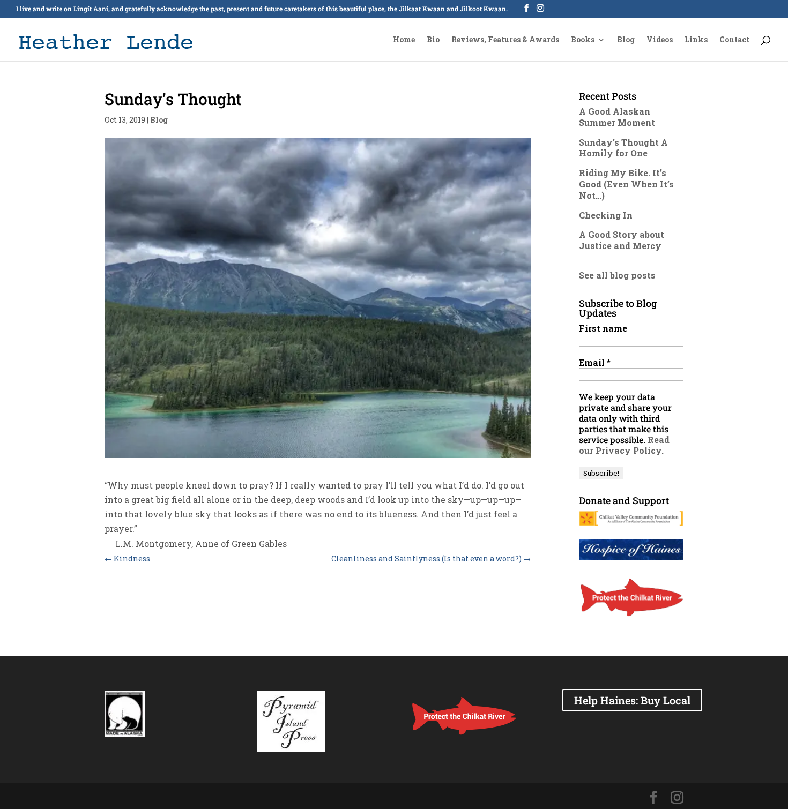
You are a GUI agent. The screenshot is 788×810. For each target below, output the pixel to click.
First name (603, 328)
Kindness (127, 558)
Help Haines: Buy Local (632, 700)
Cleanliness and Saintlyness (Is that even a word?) (431, 558)
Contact (734, 40)
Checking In (606, 215)
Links (696, 40)
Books (582, 40)
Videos (659, 40)
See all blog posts (617, 275)
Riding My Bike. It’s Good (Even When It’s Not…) (626, 184)
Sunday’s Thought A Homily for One (623, 148)
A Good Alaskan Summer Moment (617, 117)
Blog (626, 40)
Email (595, 362)
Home (404, 40)
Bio (433, 40)
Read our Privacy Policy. (624, 445)
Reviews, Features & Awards (505, 40)
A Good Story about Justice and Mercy (621, 240)
